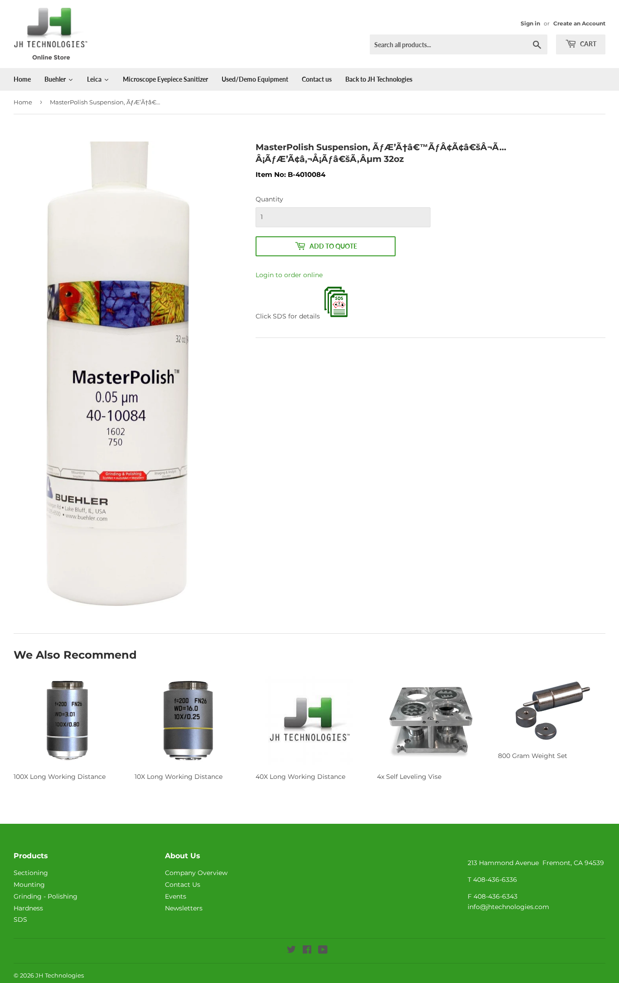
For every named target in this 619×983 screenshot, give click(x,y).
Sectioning (31, 873)
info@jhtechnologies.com (508, 907)
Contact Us (182, 884)
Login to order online (289, 275)
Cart (587, 44)
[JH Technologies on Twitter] (291, 951)
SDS (20, 919)
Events (175, 896)
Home (23, 102)
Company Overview (196, 873)
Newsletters (184, 908)
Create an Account (579, 23)
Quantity (269, 199)
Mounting (29, 884)
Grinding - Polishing (45, 896)
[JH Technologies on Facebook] (307, 951)
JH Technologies (59, 975)
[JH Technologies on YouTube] (323, 951)
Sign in (530, 23)
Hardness (28, 908)
